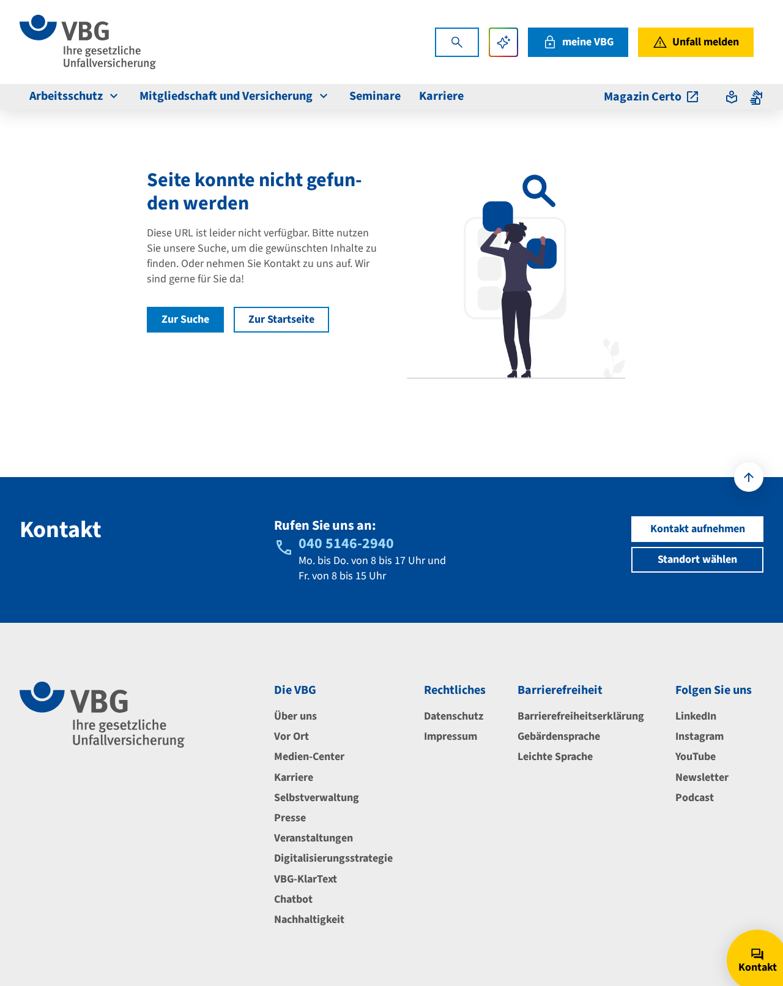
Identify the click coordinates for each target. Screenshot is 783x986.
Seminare (375, 96)
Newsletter (702, 777)
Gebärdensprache (559, 736)
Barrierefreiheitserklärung (581, 716)
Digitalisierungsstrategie (333, 858)
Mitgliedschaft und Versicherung (226, 96)
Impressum (450, 736)
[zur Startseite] (88, 42)
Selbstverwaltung (316, 797)
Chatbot (293, 899)
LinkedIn (695, 716)
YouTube (695, 756)
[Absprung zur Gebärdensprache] (756, 97)
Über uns (295, 716)
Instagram (699, 736)
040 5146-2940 (346, 543)
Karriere (441, 96)
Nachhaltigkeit (309, 919)
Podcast (694, 797)
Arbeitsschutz (66, 96)
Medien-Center (309, 756)
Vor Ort (291, 736)
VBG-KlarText (305, 879)
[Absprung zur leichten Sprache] (731, 97)
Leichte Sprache (555, 756)
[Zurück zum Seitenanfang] (748, 477)
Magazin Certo (642, 96)
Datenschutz (453, 716)
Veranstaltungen (313, 838)
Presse (290, 818)
